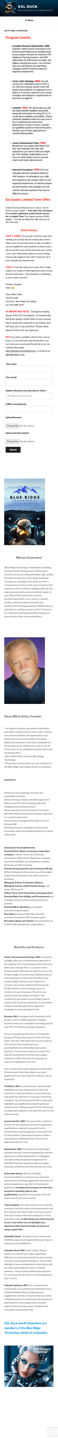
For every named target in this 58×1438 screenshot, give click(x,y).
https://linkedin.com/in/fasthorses (21, 351)
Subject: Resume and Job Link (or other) (26, 390)
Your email (11, 377)
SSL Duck (28, 7)
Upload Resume (14, 417)
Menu (30, 20)
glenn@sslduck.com (15, 354)
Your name (11, 364)
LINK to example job (16, 404)
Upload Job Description (17, 433)
